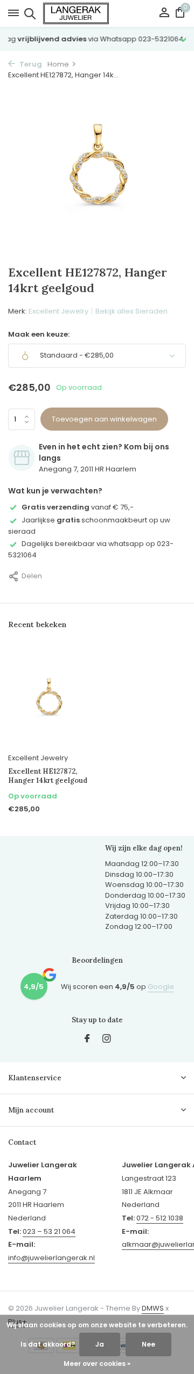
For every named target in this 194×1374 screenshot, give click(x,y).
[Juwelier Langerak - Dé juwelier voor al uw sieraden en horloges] (97, 13)
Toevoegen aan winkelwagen (104, 419)
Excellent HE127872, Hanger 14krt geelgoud (47, 776)
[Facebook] (87, 1039)
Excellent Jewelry (58, 311)
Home (58, 64)
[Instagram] (106, 1039)
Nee (148, 1344)
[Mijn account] (164, 13)
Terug (30, 64)
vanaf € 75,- (78, 507)
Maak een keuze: (39, 334)
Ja (99, 1344)
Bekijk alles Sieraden (131, 311)
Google (161, 987)
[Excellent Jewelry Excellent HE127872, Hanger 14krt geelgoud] (48, 697)
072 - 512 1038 (159, 1218)
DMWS (153, 1308)
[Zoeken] (28, 13)
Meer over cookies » (97, 1363)
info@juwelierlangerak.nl (51, 1258)
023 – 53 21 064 (49, 1231)
